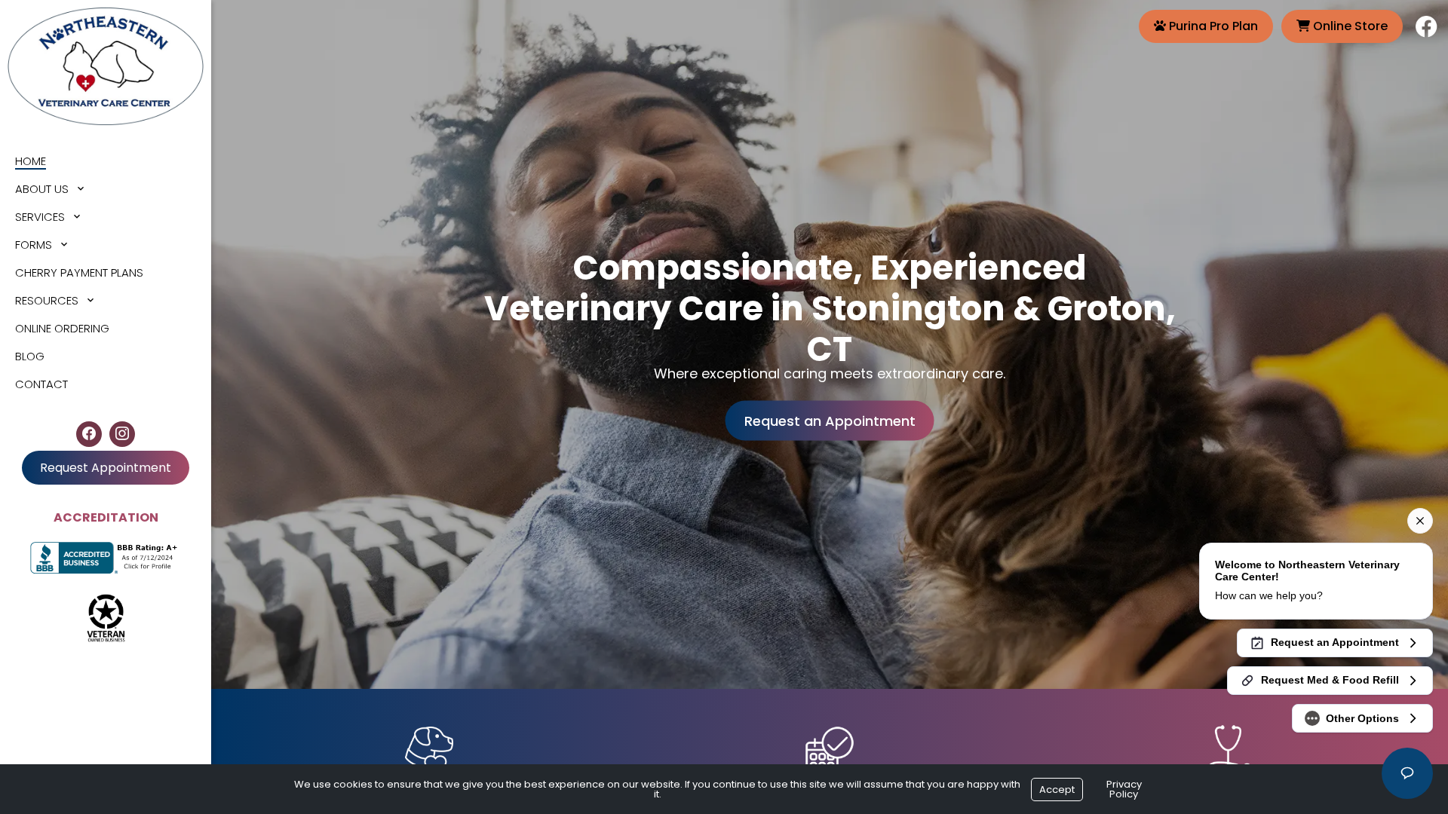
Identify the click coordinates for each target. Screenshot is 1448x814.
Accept (1057, 789)
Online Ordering (62, 328)
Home (30, 161)
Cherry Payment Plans (79, 272)
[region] (829, 344)
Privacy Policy (1124, 789)
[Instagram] (122, 434)
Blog (29, 356)
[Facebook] (89, 434)
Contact (41, 384)
